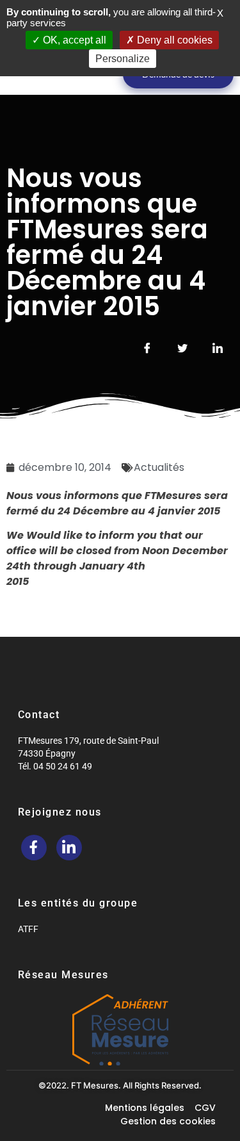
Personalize (122, 58)
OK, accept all (73, 40)
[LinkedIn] (69, 847)
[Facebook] (34, 847)
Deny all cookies (173, 40)
